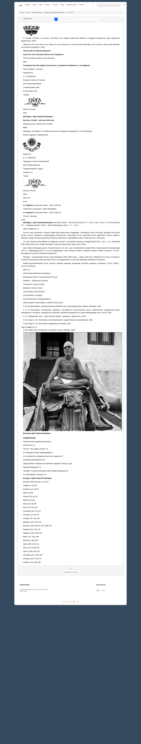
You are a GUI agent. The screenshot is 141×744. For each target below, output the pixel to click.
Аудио (41, 4)
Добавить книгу (71, 4)
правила (45, 589)
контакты (32, 589)
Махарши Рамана (37, 12)
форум (27, 589)
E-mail (103, 590)
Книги (34, 4)
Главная (27, 4)
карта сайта (39, 589)
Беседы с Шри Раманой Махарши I (54, 12)
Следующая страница (70, 572)
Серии (62, 4)
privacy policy (23, 591)
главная (22, 589)
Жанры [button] (47, 4)
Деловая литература (73, 9)
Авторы (55, 4)
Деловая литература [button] (51, 9)
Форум (81, 4)
